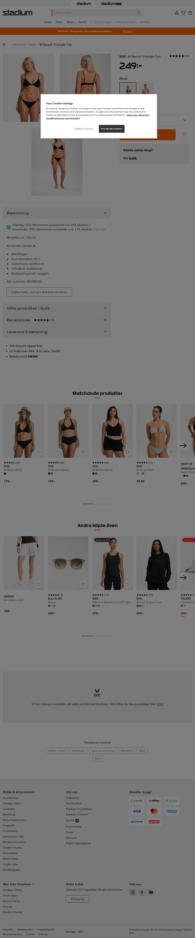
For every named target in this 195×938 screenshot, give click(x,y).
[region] (98, 116)
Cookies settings (83, 128)
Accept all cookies (111, 128)
